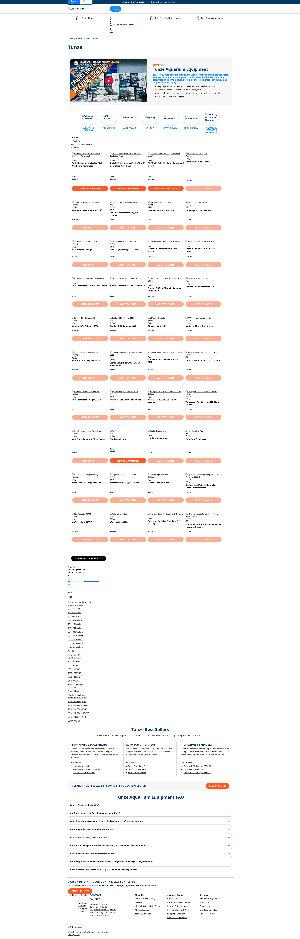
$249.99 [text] (189, 180)
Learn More (217, 786)
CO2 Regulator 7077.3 (82, 522)
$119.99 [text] (113, 257)
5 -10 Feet (72, 687)
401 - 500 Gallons (75, 639)
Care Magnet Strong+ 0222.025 (124, 249)
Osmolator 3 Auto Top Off (197, 161)
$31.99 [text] (188, 531)
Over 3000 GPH (74, 681)
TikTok (81, 911)
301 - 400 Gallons (75, 635)
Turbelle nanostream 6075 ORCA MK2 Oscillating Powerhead (127, 164)
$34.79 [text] (188, 492)
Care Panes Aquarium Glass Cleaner (89, 439)
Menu (117, 9)
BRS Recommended (208, 910)
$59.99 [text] (150, 370)
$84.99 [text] (150, 492)
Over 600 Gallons (75, 647)
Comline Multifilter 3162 (194, 769)
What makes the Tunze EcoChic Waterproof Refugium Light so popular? (103, 869)
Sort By (74, 137)
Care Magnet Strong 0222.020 (85, 249)
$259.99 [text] (189, 296)
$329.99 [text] (189, 257)
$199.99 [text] (75, 330)
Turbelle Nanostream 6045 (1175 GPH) (203, 360)
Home (70, 39)
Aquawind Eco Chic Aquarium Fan (126, 399)
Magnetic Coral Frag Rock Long (86, 482)
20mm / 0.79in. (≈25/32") (78, 713)
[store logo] (78, 9)
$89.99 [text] (188, 370)
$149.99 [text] (75, 220)
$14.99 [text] (74, 453)
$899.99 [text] (75, 370)
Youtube (82, 905)
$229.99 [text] (151, 257)
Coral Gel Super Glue (157, 438)
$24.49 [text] (150, 531)
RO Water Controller (157, 326)
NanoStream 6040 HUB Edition (86, 769)
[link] (225, 9)
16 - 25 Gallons (74, 612)
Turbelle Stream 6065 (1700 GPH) (87, 399)
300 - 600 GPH (74, 665)
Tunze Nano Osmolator (138, 769)
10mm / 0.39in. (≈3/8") (77, 697)
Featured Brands (83, 39)
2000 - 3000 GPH (75, 677)
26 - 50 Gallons (74, 616)
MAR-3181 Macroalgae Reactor (200, 326)
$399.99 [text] (75, 296)
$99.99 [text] (112, 220)
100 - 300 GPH (74, 661)
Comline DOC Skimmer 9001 (123, 326)
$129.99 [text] (113, 531)
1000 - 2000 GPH (75, 673)
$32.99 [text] (150, 220)
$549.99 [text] (113, 296)
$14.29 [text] (188, 453)
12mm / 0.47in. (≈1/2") (77, 701)
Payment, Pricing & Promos (179, 910)
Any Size (71, 651)
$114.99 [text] (75, 492)
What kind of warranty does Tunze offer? (89, 837)
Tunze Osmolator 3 (136, 766)
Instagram (82, 908)
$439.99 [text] (151, 179)
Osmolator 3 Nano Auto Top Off (86, 210)
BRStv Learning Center (209, 898)
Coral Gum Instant (118, 439)
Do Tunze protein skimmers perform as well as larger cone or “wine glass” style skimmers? (112, 861)
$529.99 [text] (151, 296)
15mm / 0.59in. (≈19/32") (78, 705)
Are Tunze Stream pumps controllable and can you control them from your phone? (108, 845)
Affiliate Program (142, 910)
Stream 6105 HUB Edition (84, 772)
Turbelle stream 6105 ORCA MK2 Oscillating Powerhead (87, 164)
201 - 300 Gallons (75, 632)
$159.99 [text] (75, 409)
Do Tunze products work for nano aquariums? (91, 829)
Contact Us (172, 898)
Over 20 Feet (73, 691)
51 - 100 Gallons (75, 620)
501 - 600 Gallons (75, 643)
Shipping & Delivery (176, 913)
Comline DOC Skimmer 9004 (85, 326)
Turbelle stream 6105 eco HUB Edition (89, 285)
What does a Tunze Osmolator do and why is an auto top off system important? (107, 821)
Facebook (82, 903)
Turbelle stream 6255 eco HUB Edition (127, 285)
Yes (69, 575)
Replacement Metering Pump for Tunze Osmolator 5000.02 (201, 486)
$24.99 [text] (112, 451)
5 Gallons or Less (75, 605)
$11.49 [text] (150, 453)
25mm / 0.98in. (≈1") (76, 721)
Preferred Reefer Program (178, 902)
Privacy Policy (74, 934)
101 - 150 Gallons (75, 624)
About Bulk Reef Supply (145, 898)
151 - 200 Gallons (75, 628)
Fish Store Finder (207, 913)
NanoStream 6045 (81, 766)
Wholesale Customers (177, 917)
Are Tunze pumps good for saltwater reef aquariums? (95, 813)
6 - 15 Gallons (74, 609)
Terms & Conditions (143, 913)
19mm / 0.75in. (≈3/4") (77, 709)
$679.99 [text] (75, 179)
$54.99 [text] (188, 220)
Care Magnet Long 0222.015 (198, 210)
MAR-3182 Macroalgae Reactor (86, 360)
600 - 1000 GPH (74, 669)
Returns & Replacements (178, 906)
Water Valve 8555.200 (119, 522)
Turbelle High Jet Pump (158, 482)
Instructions (205, 902)
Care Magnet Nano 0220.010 (161, 210)
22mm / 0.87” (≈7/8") (77, 717)
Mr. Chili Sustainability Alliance (148, 906)
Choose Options (90, 188)
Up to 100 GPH (74, 657)
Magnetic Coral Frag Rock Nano (124, 482)
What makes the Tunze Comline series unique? (92, 853)
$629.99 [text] (113, 179)
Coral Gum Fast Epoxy (196, 439)
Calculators (205, 906)
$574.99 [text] (189, 330)
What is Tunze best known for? (84, 805)
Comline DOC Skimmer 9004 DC (200, 286)
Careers (138, 902)
